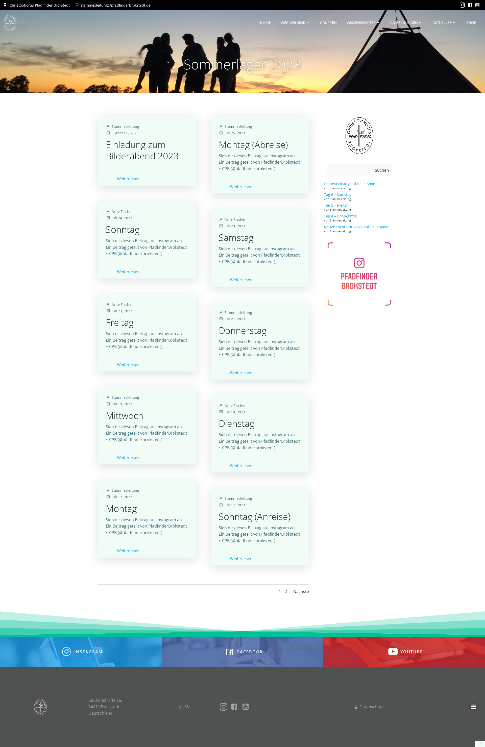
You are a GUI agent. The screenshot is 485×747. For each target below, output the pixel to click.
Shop (471, 22)
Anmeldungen (404, 22)
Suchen (382, 170)
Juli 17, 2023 (122, 496)
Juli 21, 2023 (235, 318)
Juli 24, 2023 (122, 217)
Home (265, 22)
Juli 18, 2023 (235, 412)
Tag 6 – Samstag (337, 194)
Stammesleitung (125, 126)
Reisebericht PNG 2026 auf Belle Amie (356, 227)
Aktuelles (442, 22)
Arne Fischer (122, 211)
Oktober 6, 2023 (125, 133)
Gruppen (328, 22)
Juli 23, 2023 (235, 225)
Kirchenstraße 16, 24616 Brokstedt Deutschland (105, 707)
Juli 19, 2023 (122, 404)
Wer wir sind (293, 22)
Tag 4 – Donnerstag (340, 216)
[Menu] (473, 707)
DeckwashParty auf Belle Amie (349, 183)
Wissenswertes (361, 22)
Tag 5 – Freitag (336, 205)
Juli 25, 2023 (235, 133)
